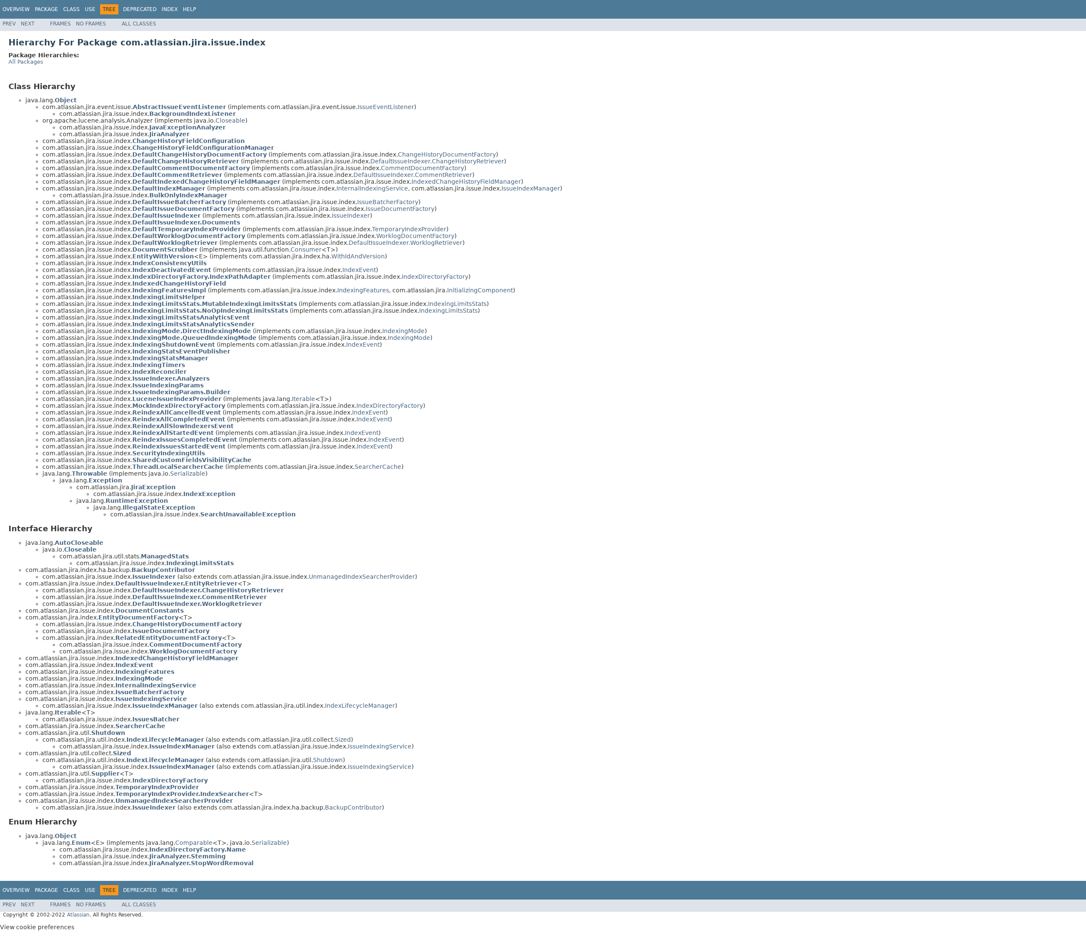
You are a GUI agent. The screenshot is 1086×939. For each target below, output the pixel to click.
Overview (16, 9)
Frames (60, 24)
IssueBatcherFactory (387, 202)
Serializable (187, 473)
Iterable (303, 398)
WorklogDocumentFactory (415, 236)
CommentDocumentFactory (422, 168)
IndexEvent (359, 269)
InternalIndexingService (372, 188)
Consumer (306, 249)
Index (170, 9)
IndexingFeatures (363, 290)
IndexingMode (403, 331)
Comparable (194, 842)
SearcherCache (378, 466)
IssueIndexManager (530, 188)
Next (27, 24)
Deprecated (140, 9)
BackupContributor (353, 807)
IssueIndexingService (379, 746)
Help (189, 9)
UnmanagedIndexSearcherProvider (362, 576)
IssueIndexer (351, 215)
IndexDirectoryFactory (435, 276)
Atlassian (78, 915)
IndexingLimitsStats (457, 303)
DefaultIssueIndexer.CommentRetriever (412, 174)
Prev (9, 24)
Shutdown (328, 760)
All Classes (139, 24)
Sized (343, 739)
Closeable (230, 120)
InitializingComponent (480, 290)
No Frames (91, 24)
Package (46, 9)
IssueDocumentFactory (400, 208)
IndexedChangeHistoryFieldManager (466, 181)
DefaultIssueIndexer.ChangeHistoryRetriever (437, 161)
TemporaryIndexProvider (409, 229)
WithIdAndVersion (358, 256)
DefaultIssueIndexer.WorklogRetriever (405, 242)
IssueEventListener (386, 107)
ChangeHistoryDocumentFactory (447, 154)
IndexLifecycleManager (360, 705)
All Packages (25, 62)
